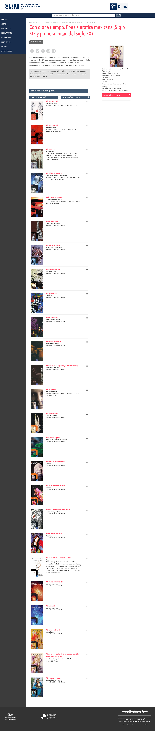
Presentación (125, 711)
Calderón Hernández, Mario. (54, 199)
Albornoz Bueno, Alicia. (52, 584)
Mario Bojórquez (60, 564)
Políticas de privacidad (131, 712)
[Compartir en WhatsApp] (48, 51)
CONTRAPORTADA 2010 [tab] (36, 42)
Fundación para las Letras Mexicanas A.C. (130, 718)
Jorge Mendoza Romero (58, 562)
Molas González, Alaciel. (52, 368)
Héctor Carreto (56, 201)
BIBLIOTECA (5, 47)
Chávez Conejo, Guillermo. (53, 223)
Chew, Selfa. (49, 295)
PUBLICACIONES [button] (6, 33)
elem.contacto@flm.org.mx (142, 721)
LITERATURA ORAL (7, 51)
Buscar (118, 15)
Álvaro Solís (76, 564)
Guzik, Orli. (49, 464)
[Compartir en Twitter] (37, 51)
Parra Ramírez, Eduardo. (53, 344)
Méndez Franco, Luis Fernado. (54, 247)
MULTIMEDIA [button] (5, 42)
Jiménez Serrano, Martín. (53, 319)
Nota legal (141, 712)
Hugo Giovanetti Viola (61, 153)
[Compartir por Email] (53, 51)
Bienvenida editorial (135, 711)
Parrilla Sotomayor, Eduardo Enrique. (56, 175)
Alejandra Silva (106, 71)
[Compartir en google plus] (43, 51)
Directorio (145, 711)
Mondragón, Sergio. (51, 127)
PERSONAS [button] (5, 20)
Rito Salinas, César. (51, 271)
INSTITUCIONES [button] (6, 38)
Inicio (30, 22)
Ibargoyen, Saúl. (50, 151)
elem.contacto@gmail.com (126, 721)
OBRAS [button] (3, 24)
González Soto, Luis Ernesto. (54, 680)
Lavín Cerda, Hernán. (51, 416)
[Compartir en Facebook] (32, 51)
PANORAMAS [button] (5, 29)
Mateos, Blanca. (50, 632)
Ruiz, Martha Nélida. (51, 103)
